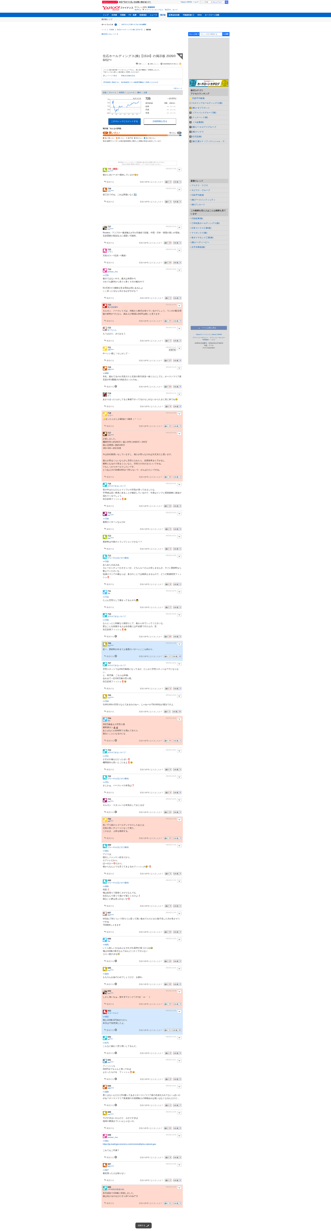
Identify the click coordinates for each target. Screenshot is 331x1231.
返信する (110, 182)
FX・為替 (132, 15)
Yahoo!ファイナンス (203, 334)
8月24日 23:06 (171, 269)
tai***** (110, 1039)
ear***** (111, 515)
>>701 (106, 756)
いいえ (177, 182)
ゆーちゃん (112, 330)
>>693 (106, 974)
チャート (112, 92)
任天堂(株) (197, 136)
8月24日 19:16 (171, 718)
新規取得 (151, 7)
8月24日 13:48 (171, 1164)
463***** (111, 915)
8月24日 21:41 (171, 347)
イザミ (110, 252)
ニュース (153, 15)
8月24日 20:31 (171, 483)
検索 (226, 2)
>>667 (106, 1170)
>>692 (106, 1017)
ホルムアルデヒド (219, 2)
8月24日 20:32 (171, 433)
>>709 (106, 519)
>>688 (106, 1092)
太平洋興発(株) (198, 247)
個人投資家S (113, 307)
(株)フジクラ (198, 132)
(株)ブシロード (198, 204)
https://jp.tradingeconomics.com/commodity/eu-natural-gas (129, 1144)
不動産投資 (187, 15)
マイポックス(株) (199, 233)
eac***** (111, 538)
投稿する (141, 1225)
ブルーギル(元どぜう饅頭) (118, 558)
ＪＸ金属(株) (198, 122)
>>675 (106, 1043)
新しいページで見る (110, 76)
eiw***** (111, 1062)
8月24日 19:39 (171, 643)
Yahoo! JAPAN (186, 2)
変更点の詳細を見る (128, 76)
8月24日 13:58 (171, 1135)
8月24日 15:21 (171, 1060)
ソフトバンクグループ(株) (204, 112)
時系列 (122, 92)
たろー (110, 415)
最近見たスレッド (108, 34)
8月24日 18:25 (171, 799)
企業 (145, 92)
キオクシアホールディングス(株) (207, 103)
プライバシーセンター (217, 338)
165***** (111, 435)
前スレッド (178, 88)
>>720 (106, 275)
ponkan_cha (113, 272)
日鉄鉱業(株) (197, 218)
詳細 (104, 92)
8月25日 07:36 (171, 169)
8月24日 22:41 (171, 327)
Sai (109, 593)
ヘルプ (195, 2)
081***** (111, 1166)
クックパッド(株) (200, 117)
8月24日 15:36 (171, 1010)
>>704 (106, 701)
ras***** (110, 229)
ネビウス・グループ (200, 190)
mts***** (111, 191)
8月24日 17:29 (171, 819)
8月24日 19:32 (171, 663)
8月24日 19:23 (171, 695)
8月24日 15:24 (171, 1037)
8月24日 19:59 (171, 555)
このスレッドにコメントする (124, 121)
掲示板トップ (106, 19)
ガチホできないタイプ (117, 486)
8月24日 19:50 (171, 614)
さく (109, 396)
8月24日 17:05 (171, 845)
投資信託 (143, 15)
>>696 (106, 886)
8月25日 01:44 (171, 226)
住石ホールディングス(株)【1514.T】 (130, 30)
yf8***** (110, 821)
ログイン (138, 10)
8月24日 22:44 (171, 305)
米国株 (123, 15)
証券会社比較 (174, 15)
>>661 (106, 1141)
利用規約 (206, 340)
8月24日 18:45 (171, 776)
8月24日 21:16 (171, 393)
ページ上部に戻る (209, 328)
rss (180, 64)
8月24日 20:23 (171, 513)
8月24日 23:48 (171, 249)
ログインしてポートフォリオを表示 (133, 24)
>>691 (106, 851)
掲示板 (163, 15)
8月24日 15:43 (171, 968)
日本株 (114, 15)
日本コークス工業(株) (201, 228)
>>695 (106, 945)
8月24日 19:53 (171, 591)
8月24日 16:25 (171, 938)
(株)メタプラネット (201, 108)
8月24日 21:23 (171, 367)
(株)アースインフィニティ (203, 200)
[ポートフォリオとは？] (115, 24)
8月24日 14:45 (171, 1112)
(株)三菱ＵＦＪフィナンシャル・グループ (210, 141)
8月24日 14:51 (171, 1086)
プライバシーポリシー (200, 338)
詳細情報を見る (160, 121)
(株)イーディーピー (200, 242)
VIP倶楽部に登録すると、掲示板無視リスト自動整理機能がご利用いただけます (130, 82)
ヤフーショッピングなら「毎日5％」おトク (161, 10)
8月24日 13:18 (171, 1187)
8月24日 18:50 (171, 750)
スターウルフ (113, 1013)
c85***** (111, 350)
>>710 (106, 597)
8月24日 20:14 (171, 536)
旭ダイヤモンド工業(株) (202, 237)
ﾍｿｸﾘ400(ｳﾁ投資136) (116, 1189)
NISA (199, 15)
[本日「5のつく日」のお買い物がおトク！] (132, 2)
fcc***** (110, 171)
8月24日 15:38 (171, 991)
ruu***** (111, 645)
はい (168, 182)
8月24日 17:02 (171, 880)
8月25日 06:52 (171, 188)
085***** (111, 369)
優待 (139, 92)
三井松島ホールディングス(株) (205, 223)
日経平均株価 (198, 98)
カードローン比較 (212, 15)
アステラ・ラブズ (199, 185)
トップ (105, 15)
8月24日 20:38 (171, 413)
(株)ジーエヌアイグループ (204, 127)
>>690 (106, 373)
